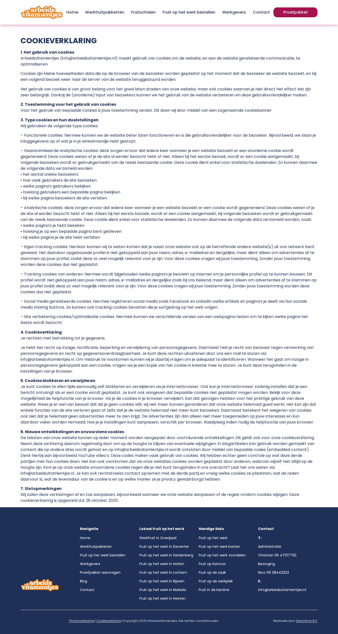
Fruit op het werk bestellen (189, 12)
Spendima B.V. (306, 621)
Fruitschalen (143, 12)
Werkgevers (234, 12)
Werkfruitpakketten (104, 12)
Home (72, 12)
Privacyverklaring (81, 621)
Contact (261, 12)
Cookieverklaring (109, 621)
